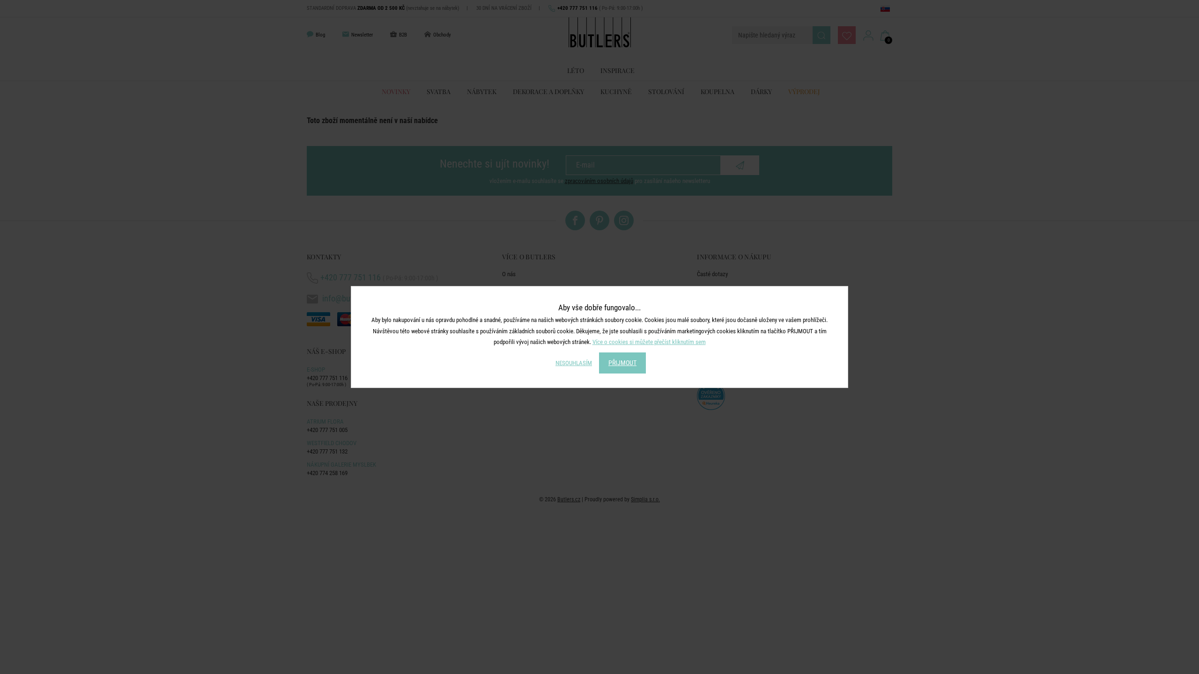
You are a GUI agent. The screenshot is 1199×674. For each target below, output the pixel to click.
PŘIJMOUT (622, 362)
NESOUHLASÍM (573, 362)
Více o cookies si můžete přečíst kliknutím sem (649, 341)
